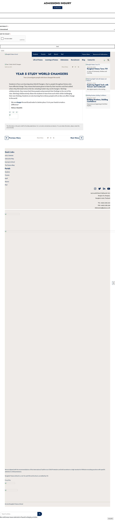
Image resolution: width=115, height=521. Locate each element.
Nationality (4, 26)
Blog (83, 60)
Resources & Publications (100, 54)
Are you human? (5, 34)
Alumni (56, 54)
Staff (49, 54)
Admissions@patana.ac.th (102, 208)
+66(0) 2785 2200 (105, 203)
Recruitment (75, 60)
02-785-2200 (57, 7)
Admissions (64, 60)
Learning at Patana (51, 60)
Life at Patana (38, 60)
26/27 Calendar (9, 155)
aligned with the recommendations (19, 469)
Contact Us (91, 60)
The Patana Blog (9, 165)
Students (35, 54)
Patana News (86, 54)
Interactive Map (9, 158)
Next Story (75, 138)
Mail (62, 54)
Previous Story (14, 138)
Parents (43, 54)
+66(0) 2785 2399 (105, 205)
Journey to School (10, 162)
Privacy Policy (8, 480)
